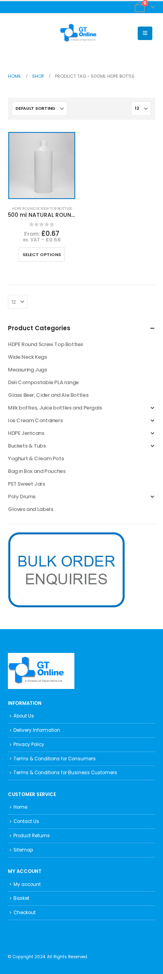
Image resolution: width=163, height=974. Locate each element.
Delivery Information (36, 730)
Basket (21, 898)
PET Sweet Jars (26, 484)
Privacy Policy (28, 744)
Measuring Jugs (27, 369)
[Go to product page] (41, 165)
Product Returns (31, 835)
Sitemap (23, 850)
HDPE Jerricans (26, 433)
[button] (14, 33)
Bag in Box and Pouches (36, 471)
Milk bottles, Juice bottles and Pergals (55, 407)
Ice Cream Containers (35, 420)
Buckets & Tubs (27, 446)
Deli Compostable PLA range (43, 382)
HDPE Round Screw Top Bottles (42, 208)
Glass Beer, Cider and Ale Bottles (48, 395)
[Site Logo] (81, 33)
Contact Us (26, 821)
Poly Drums (22, 496)
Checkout (24, 912)
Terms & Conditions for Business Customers (65, 772)
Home (20, 807)
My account (27, 884)
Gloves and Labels (30, 509)
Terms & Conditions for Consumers (54, 759)
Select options (42, 254)
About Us (23, 716)
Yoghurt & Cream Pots (36, 458)
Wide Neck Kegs (27, 357)
